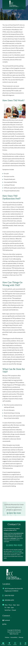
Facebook (7, 620)
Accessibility (14, 637)
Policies (7, 637)
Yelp (5, 624)
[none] (3, 643)
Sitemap (21, 637)
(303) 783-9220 (16, 551)
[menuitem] (3, 643)
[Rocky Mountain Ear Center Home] (14, 4)
